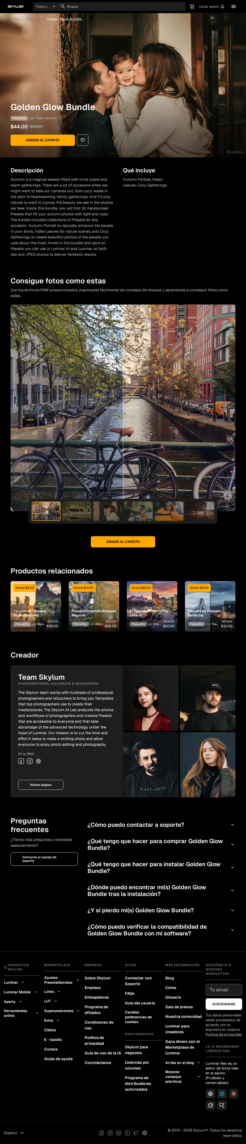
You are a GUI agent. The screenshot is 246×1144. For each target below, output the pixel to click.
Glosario (173, 997)
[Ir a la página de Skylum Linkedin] (118, 1133)
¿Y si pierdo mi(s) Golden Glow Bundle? (161, 910)
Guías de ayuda (58, 1058)
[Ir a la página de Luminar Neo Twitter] (136, 1133)
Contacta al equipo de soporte (39, 859)
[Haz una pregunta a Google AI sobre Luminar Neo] (222, 1105)
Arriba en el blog (183, 1063)
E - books (53, 1039)
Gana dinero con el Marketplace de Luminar (182, 1047)
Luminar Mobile (21, 992)
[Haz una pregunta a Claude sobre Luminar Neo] (233, 1094)
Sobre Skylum (98, 978)
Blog (169, 978)
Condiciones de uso (99, 1025)
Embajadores (97, 997)
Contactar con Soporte (138, 981)
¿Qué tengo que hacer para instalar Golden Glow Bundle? (161, 867)
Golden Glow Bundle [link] (64, 19)
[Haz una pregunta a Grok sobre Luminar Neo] (210, 1105)
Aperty (13, 1002)
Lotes (53, 992)
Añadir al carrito (43, 140)
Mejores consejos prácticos (183, 1076)
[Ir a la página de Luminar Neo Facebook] (101, 1133)
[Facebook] (21, 761)
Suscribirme (224, 1004)
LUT (51, 1001)
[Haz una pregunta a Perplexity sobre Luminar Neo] (222, 1094)
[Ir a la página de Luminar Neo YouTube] (127, 1133)
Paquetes (33, 19)
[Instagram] (30, 761)
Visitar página (41, 785)
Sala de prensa (179, 1006)
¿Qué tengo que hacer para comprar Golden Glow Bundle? (161, 844)
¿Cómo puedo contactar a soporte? (161, 824)
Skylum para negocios (136, 1050)
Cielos (50, 1029)
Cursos (51, 1049)
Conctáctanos (98, 1062)
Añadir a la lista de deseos (34, 599)
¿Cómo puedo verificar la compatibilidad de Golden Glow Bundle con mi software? (161, 930)
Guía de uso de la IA (103, 1053)
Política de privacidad (94, 1040)
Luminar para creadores (177, 1029)
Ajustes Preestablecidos (62, 980)
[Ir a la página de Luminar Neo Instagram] (110, 1133)
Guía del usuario (140, 1003)
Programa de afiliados (96, 1009)
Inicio (15, 19)
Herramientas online (22, 1013)
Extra (52, 1020)
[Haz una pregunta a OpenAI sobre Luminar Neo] (210, 1094)
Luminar (15, 982)
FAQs (130, 993)
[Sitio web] (38, 761)
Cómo (170, 987)
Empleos (93, 987)
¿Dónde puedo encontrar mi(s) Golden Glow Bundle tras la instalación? (161, 890)
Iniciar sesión (212, 6)
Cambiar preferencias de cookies (138, 1017)
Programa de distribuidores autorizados (138, 1083)
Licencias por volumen (137, 1065)
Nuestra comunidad (183, 1016)
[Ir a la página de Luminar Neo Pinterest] (144, 1133)
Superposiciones (62, 1011)
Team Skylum (46, 118)
